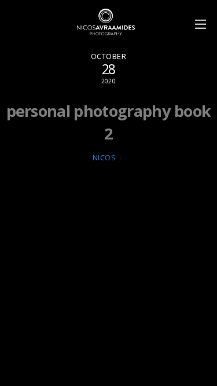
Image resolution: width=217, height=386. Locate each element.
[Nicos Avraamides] (106, 29)
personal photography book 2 (108, 122)
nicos (104, 158)
